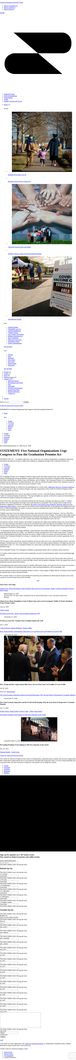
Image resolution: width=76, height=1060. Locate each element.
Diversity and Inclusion (15, 388)
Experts (6, 372)
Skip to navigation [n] (11, 6)
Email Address (8, 861)
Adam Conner (4, 610)
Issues (6, 104)
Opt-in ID (3, 1031)
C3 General (3, 874)
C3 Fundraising (5, 885)
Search (2, 402)
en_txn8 (2, 994)
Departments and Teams (15, 383)
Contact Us (11, 393)
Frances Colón (23, 711)
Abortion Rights (13, 327)
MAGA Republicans (10, 96)
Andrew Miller (27, 628)
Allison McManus (16, 628)
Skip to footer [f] (9, 9)
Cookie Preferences (10, 1057)
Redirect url (3, 915)
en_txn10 (3, 1006)
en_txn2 (2, 961)
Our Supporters (9, 1056)
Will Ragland (11, 692)
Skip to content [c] (9, 7)
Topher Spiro (15, 752)
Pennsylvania (12, 363)
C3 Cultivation (4, 891)
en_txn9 (2, 1000)
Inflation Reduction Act (15, 336)
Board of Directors (14, 391)
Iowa (9, 356)
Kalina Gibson (4, 711)
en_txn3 (2, 966)
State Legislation (13, 338)
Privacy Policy (8, 1054)
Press (5, 375)
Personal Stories (9, 377)
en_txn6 (2, 983)
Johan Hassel (38, 711)
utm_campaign (4, 938)
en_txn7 (2, 989)
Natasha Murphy (5, 752)
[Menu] (38, 91)
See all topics (8, 346)
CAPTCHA (4, 1035)
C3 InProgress (4, 896)
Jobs (9, 384)
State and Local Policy (15, 340)
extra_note (3, 1011)
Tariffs (6, 99)
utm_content (4, 944)
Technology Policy (14, 341)
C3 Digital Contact (6, 902)
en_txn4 (2, 972)
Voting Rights (8, 98)
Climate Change (13, 332)
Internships (11, 386)
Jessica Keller (14, 711)
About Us (7, 379)
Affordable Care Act (14, 329)
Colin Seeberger (5, 628)
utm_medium (4, 932)
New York (11, 362)
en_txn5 (2, 977)
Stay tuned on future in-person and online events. (20, 856)
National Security (9, 94)
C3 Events (3, 880)
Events (6, 374)
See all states (8, 368)
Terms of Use (8, 1052)
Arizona (10, 354)
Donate (2, 13)
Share (6, 413)
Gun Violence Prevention (16, 334)
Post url (2, 921)
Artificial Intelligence (14, 331)
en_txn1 (2, 955)
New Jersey (11, 360)
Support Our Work (14, 390)
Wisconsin (11, 365)
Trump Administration (15, 343)
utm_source (3, 927)
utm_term (3, 949)
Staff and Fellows (13, 381)
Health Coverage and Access (13, 101)
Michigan (11, 358)
